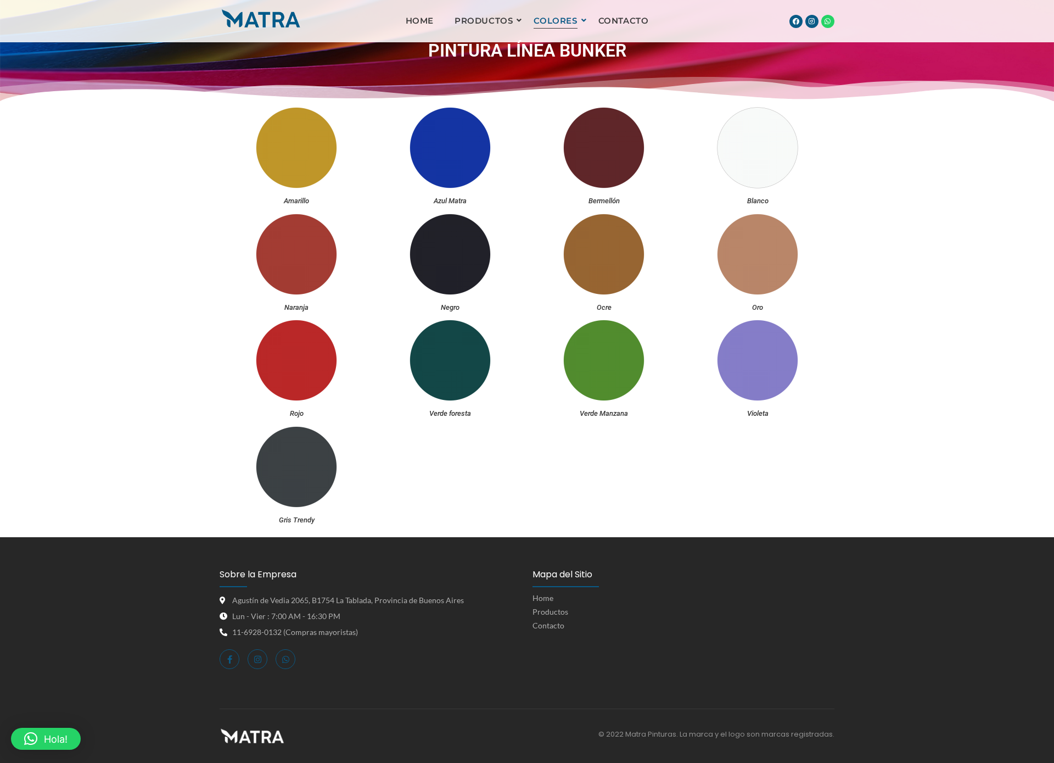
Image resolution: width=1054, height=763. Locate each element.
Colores (555, 20)
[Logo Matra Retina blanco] (252, 736)
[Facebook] (796, 21)
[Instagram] (811, 21)
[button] (46, 739)
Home (420, 20)
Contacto (623, 20)
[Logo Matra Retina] (261, 19)
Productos (484, 20)
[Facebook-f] (229, 659)
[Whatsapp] (827, 21)
